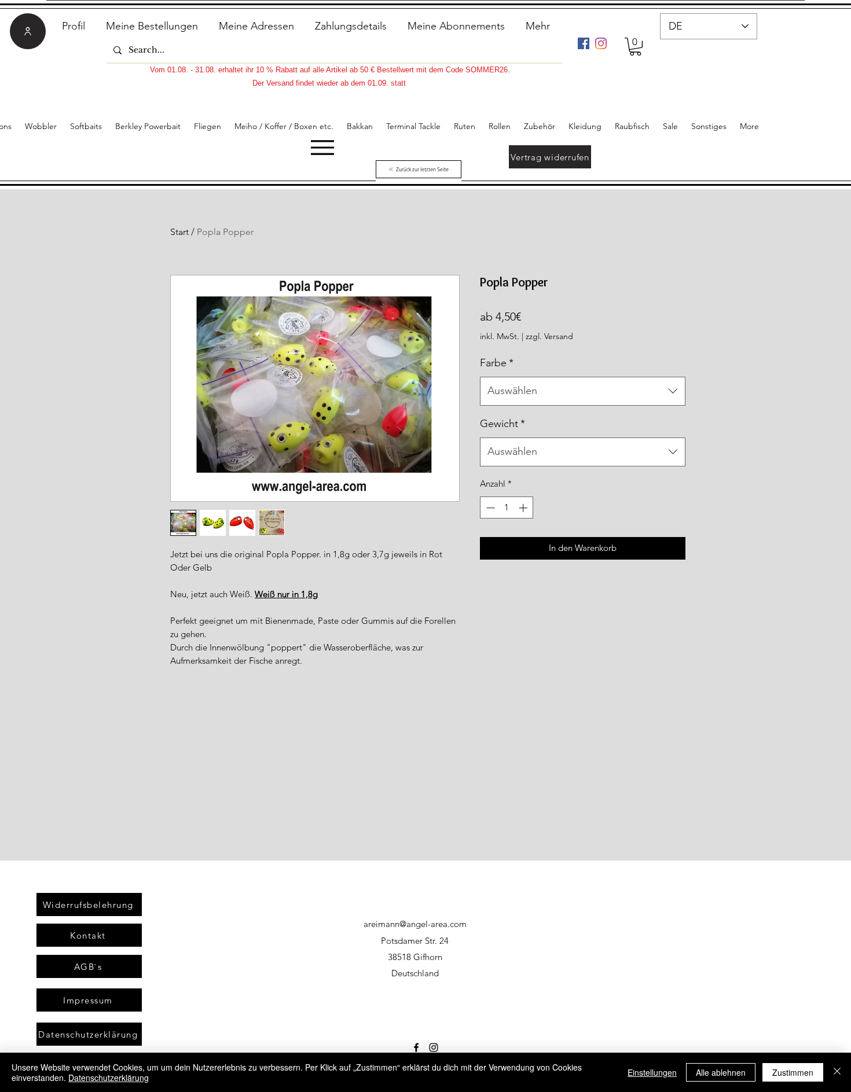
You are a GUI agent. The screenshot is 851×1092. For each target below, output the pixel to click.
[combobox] (582, 391)
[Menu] (322, 147)
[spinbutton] (506, 508)
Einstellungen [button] (652, 1072)
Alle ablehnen (721, 1072)
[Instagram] (601, 43)
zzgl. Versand (549, 336)
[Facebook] (583, 43)
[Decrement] (489, 508)
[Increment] (524, 508)
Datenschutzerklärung (108, 1077)
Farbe (496, 362)
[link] (635, 47)
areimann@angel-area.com (415, 923)
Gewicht (502, 423)
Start (179, 231)
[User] (28, 31)
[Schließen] (837, 1072)
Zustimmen (792, 1072)
